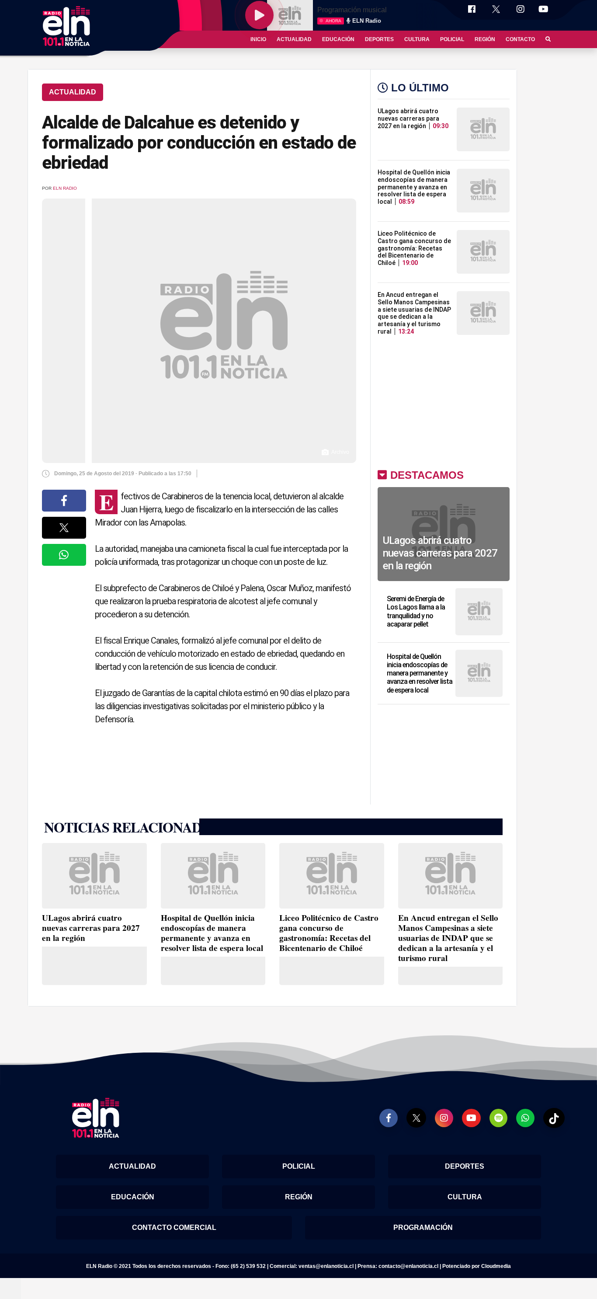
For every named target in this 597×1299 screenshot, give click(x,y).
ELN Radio (65, 188)
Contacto (520, 39)
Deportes (379, 39)
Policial (452, 39)
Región (485, 39)
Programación (423, 1227)
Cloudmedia (496, 1266)
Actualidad (294, 39)
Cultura (417, 39)
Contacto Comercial (174, 1227)
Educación (338, 39)
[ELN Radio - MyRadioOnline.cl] (10, 1287)
